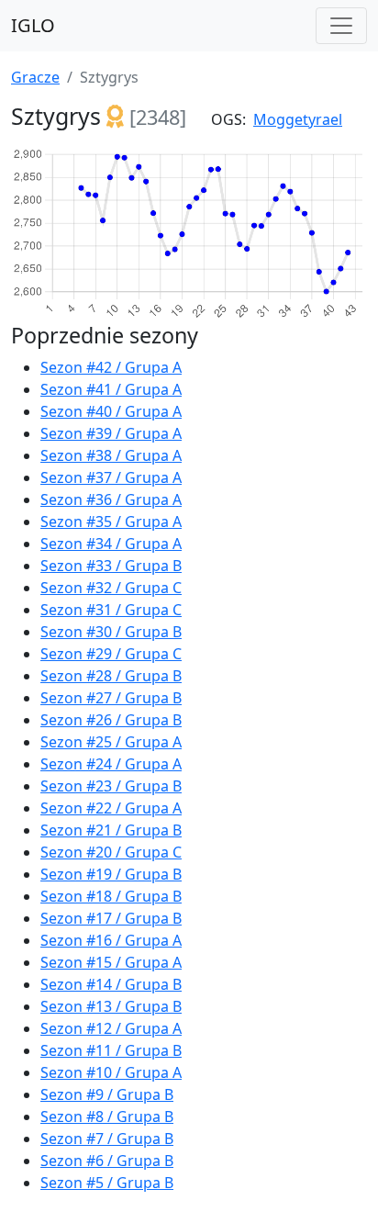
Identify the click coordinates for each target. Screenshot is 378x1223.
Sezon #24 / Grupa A (111, 764)
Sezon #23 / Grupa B (111, 786)
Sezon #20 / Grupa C (111, 852)
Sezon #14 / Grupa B (111, 984)
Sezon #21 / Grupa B (111, 830)
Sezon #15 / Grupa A (111, 962)
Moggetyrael (297, 119)
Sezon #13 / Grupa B (111, 1006)
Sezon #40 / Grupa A (111, 411)
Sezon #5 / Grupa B (106, 1183)
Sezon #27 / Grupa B (111, 698)
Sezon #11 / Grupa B (111, 1050)
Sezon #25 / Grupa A (111, 742)
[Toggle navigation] (341, 25)
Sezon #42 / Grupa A (111, 367)
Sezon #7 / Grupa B (106, 1138)
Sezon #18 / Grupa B (111, 896)
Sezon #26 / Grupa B (111, 720)
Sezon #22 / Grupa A (111, 808)
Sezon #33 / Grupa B (111, 565)
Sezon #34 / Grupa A (111, 543)
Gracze (35, 77)
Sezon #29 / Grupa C (111, 654)
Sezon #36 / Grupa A (111, 499)
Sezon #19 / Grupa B (111, 874)
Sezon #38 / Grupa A (111, 455)
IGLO (33, 25)
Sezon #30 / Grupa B (111, 632)
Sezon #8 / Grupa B (106, 1116)
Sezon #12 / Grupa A (111, 1028)
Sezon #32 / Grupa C (111, 588)
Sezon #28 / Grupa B (111, 676)
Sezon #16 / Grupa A (111, 940)
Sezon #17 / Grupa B (111, 918)
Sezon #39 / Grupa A (111, 433)
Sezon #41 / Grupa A (111, 389)
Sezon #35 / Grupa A (111, 521)
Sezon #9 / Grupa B (106, 1094)
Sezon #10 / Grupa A (111, 1072)
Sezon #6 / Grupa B (106, 1160)
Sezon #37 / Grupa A (111, 477)
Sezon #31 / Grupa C (111, 610)
